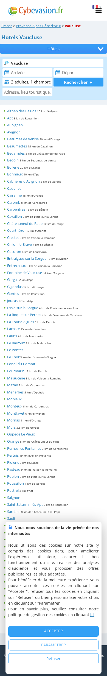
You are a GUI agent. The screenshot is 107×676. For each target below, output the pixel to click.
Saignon (13, 497)
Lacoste (13, 328)
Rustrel (13, 490)
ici (92, 614)
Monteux (14, 406)
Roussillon (15, 483)
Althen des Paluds (21, 110)
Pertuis (13, 455)
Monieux (14, 398)
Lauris (12, 335)
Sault (11, 518)
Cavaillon (14, 216)
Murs (11, 427)
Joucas (12, 300)
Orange (13, 441)
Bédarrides (16, 153)
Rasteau (13, 469)
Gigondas (14, 286)
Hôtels (53, 49)
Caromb (13, 202)
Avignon (14, 132)
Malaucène (16, 378)
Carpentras (16, 209)
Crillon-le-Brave (19, 244)
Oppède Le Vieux (21, 434)
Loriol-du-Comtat (21, 363)
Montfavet (15, 413)
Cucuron (14, 251)
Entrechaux (16, 265)
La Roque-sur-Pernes (24, 314)
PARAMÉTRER (53, 644)
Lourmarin (15, 370)
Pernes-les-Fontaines (24, 448)
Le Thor (13, 356)
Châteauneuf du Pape (25, 223)
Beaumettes (17, 146)
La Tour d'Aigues (20, 321)
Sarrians (13, 511)
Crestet (13, 237)
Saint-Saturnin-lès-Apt (25, 504)
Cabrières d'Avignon (23, 181)
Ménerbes (15, 392)
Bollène (13, 167)
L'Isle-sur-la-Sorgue (22, 307)
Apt (10, 118)
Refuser (53, 658)
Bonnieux (15, 174)
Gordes (13, 293)
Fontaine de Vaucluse (24, 272)
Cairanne (14, 195)
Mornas (13, 420)
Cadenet (14, 188)
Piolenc (13, 462)
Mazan (12, 384)
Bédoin (13, 160)
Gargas (12, 279)
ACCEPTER (53, 630)
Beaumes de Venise (23, 138)
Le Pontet (15, 349)
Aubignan (15, 124)
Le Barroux (16, 342)
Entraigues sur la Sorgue (26, 258)
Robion (13, 476)
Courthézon (17, 230)
